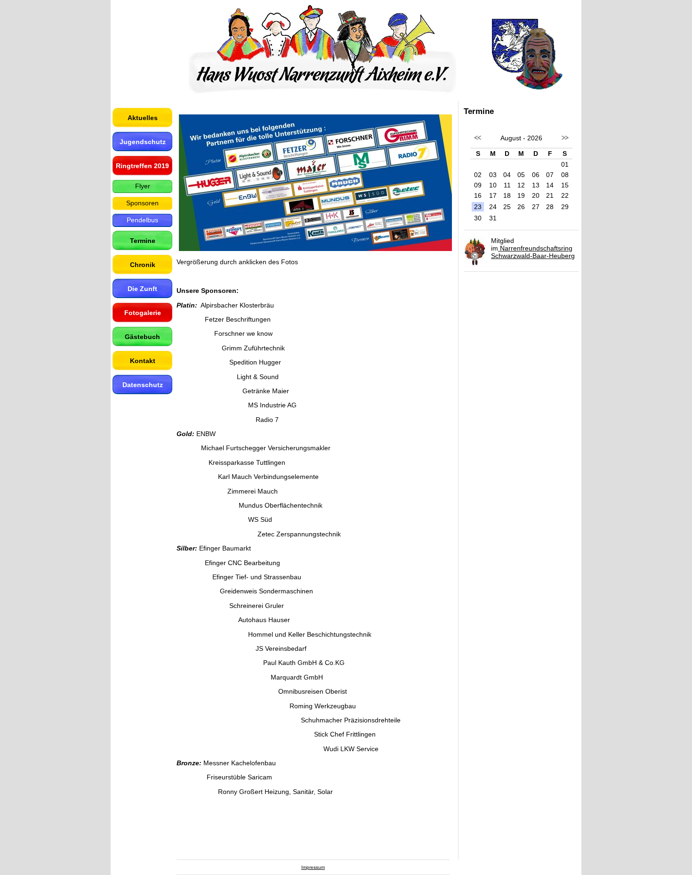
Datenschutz (142, 385)
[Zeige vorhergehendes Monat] (478, 142)
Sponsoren (142, 203)
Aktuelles (143, 118)
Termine (142, 240)
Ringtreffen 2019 (142, 166)
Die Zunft (142, 288)
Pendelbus (142, 220)
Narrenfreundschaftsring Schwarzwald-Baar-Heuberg (533, 251)
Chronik (142, 264)
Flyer (142, 186)
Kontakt (142, 361)
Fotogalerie (142, 312)
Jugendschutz (143, 142)
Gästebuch (142, 336)
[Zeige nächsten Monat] (565, 142)
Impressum (313, 867)
